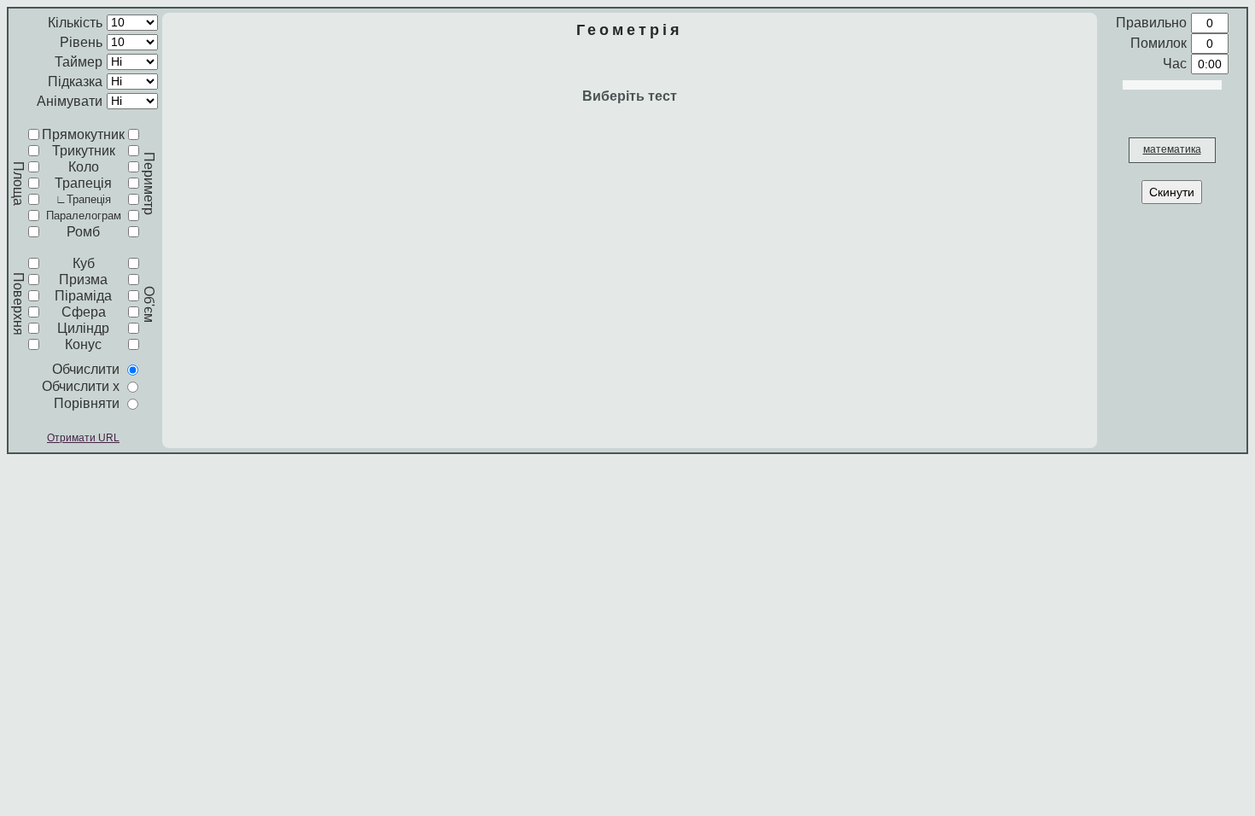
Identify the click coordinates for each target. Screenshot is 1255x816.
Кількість (75, 22)
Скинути (1171, 192)
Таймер (78, 62)
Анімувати (69, 101)
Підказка (75, 81)
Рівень (81, 42)
